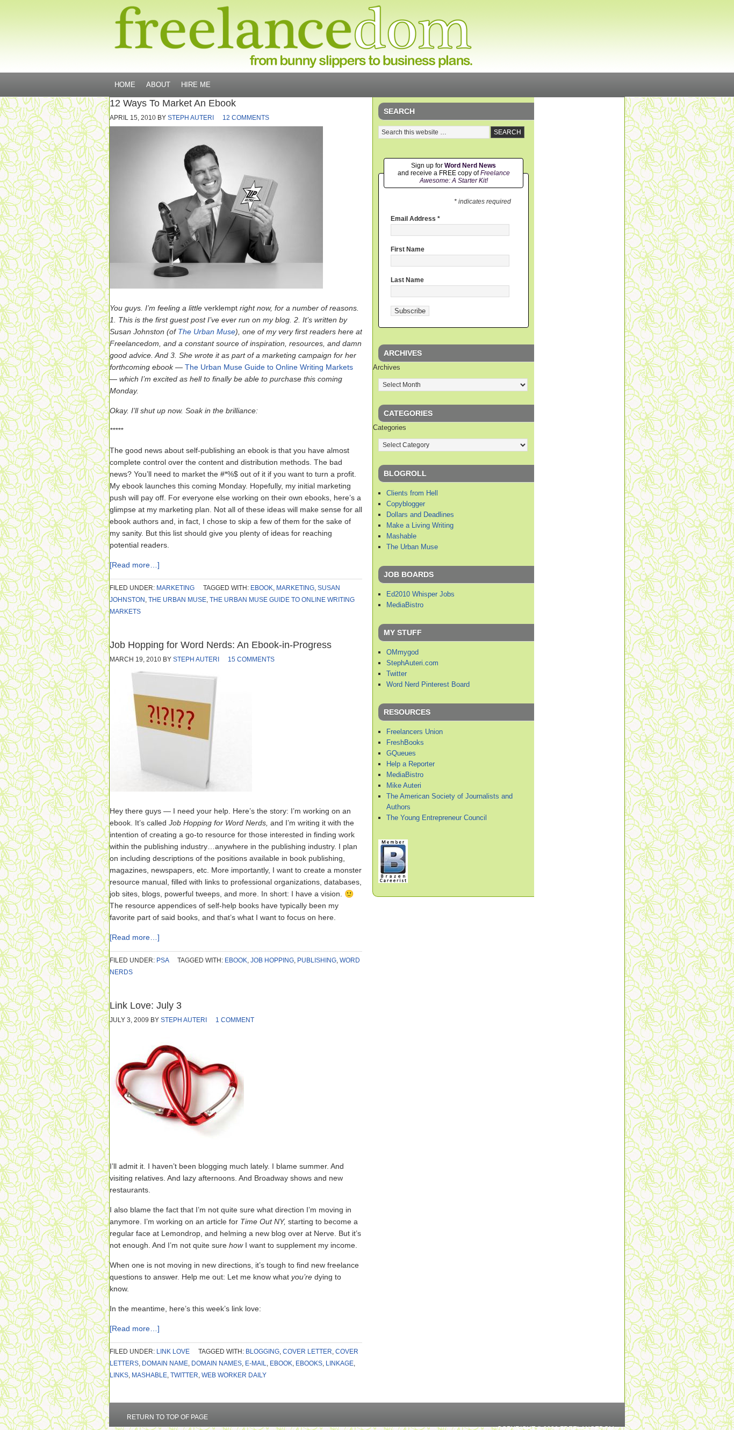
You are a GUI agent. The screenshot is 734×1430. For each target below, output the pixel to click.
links (119, 1375)
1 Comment (234, 1020)
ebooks (309, 1363)
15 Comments (251, 659)
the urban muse (177, 599)
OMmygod (402, 652)
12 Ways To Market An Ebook (173, 103)
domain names (216, 1363)
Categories (389, 427)
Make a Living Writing (420, 525)
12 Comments (245, 117)
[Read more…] (135, 564)
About (158, 85)
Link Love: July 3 (146, 1005)
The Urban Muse (206, 331)
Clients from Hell (412, 493)
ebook (261, 588)
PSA (162, 960)
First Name (407, 249)
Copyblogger (405, 504)
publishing (316, 960)
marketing (175, 588)
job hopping (272, 960)
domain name (165, 1363)
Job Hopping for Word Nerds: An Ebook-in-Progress (221, 644)
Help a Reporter (410, 764)
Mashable (401, 536)
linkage (340, 1363)
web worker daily (234, 1375)
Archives (386, 367)
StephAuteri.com (412, 663)
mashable (149, 1375)
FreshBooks (405, 742)
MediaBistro (404, 605)
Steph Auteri (191, 117)
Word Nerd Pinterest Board (428, 684)
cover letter (307, 1351)
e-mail (256, 1363)
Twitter (396, 674)
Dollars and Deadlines (420, 515)
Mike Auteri (403, 785)
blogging (262, 1351)
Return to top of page (167, 1417)
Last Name (407, 280)
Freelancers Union (414, 732)
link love (173, 1351)
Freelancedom (293, 36)
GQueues (401, 753)
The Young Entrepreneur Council (436, 818)
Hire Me (196, 85)
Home (124, 85)
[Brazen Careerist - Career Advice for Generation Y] (393, 880)
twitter (184, 1375)
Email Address (415, 218)
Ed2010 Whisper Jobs (420, 594)
